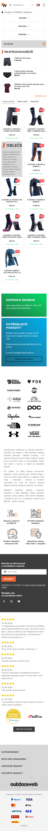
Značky (8, 12)
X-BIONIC (17, 12)
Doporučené (8, 101)
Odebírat (9, 579)
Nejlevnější (22, 101)
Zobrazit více (41, 96)
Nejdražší (34, 101)
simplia (23, 826)
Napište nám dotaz (24, 359)
